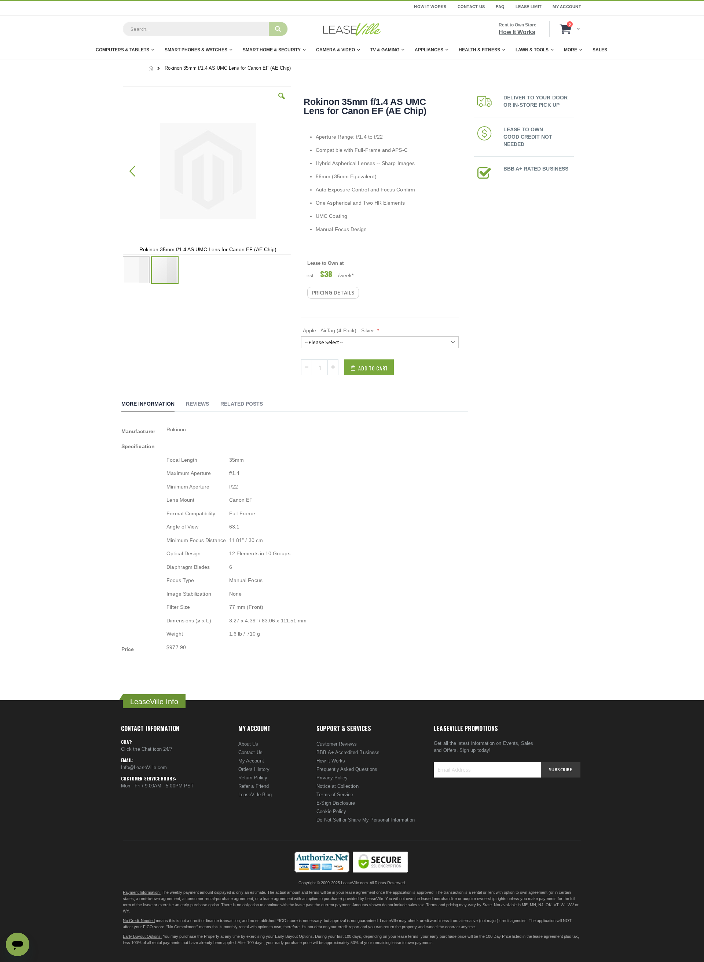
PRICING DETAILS (333, 292)
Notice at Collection (337, 786)
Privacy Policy (332, 777)
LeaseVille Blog (255, 794)
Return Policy (252, 777)
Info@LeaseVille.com (144, 767)
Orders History (254, 769)
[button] (281, 101)
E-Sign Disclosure (335, 803)
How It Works (430, 6)
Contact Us (471, 6)
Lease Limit (529, 6)
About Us (248, 744)
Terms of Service (334, 794)
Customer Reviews (336, 744)
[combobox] (196, 29)
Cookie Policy (331, 811)
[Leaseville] (352, 29)
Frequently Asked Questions (346, 769)
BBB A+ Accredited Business (348, 752)
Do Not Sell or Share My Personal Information (365, 820)
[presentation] (153, 405)
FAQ (500, 6)
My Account (567, 6)
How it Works (330, 761)
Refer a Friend (253, 786)
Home (151, 68)
